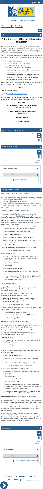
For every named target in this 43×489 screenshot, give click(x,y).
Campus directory (14, 480)
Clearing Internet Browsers (10, 190)
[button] (37, 175)
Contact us (33, 476)
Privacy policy (11, 476)
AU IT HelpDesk (22, 20)
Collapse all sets (37, 161)
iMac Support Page (21, 180)
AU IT (3, 35)
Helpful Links (6, 428)
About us (22, 476)
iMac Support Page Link (9, 147)
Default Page (31, 20)
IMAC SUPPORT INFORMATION (12, 130)
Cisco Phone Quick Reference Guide (26, 461)
